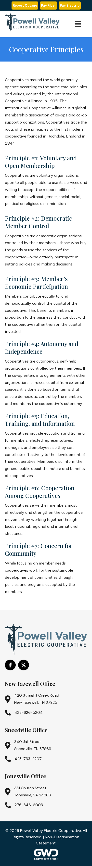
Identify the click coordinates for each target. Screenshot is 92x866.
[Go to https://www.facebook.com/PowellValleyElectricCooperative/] (10, 665)
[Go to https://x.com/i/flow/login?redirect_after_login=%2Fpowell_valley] (23, 665)
